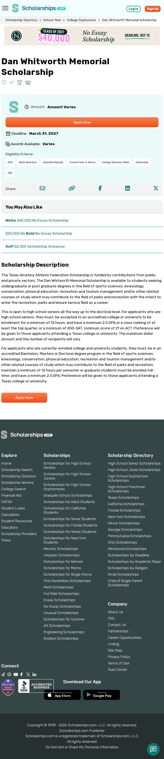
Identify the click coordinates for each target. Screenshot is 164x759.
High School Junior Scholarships (134, 470)
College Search (13, 489)
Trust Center (117, 669)
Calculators (10, 514)
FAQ (111, 618)
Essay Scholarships (59, 600)
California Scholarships (126, 504)
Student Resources (16, 521)
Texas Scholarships (123, 497)
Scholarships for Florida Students (70, 525)
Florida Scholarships (124, 510)
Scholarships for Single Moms (68, 574)
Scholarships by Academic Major (134, 561)
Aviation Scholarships (61, 638)
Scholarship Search (17, 470)
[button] (4, 82)
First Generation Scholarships (67, 581)
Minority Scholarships (61, 549)
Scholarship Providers (19, 534)
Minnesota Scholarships (127, 549)
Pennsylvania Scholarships (129, 536)
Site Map (115, 650)
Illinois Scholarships (124, 523)
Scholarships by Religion (128, 568)
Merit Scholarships (59, 587)
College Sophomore (81, 20)
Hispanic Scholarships (62, 555)
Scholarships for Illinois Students (70, 531)
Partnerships (118, 631)
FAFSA (6, 502)
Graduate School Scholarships (68, 495)
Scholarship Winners (17, 482)
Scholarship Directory (21, 20)
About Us (115, 612)
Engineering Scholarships (64, 632)
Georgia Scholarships (125, 529)
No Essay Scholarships (62, 606)
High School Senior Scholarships (134, 463)
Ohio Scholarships (122, 542)
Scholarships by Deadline (128, 555)
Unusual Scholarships (61, 613)
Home (6, 463)
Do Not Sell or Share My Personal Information (82, 747)
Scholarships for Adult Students (69, 502)
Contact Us (117, 625)
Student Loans (13, 508)
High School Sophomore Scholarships (128, 478)
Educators (9, 527)
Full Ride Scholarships (61, 593)
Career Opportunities (124, 637)
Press (6, 540)
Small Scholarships (123, 574)
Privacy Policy (119, 657)
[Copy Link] (72, 188)
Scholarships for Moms (62, 568)
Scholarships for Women (63, 561)
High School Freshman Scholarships (126, 489)
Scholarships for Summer (64, 619)
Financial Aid (11, 495)
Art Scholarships (57, 625)
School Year (52, 20)
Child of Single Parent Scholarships (125, 583)
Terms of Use (118, 663)
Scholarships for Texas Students (70, 519)
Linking (113, 644)
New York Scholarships (126, 517)
